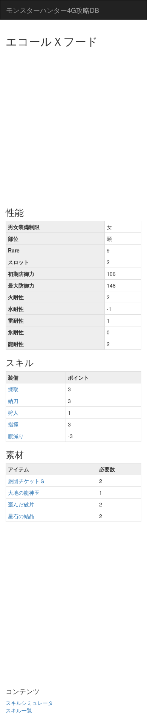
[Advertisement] (73, 124)
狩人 (13, 412)
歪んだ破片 (21, 504)
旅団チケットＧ (26, 481)
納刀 (13, 401)
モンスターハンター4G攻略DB (52, 10)
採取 (13, 389)
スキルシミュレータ (29, 702)
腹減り (16, 436)
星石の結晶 (21, 516)
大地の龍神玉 (24, 492)
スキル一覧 (19, 710)
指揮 (13, 424)
